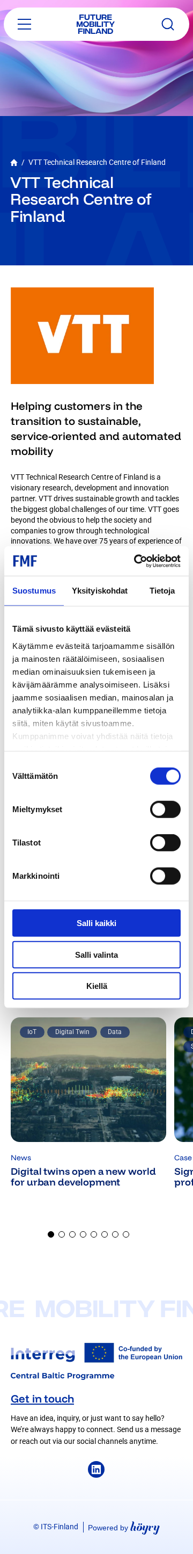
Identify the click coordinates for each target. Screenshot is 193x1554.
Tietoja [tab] (162, 590)
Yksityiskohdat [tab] (100, 590)
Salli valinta (96, 954)
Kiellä (96, 986)
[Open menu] (24, 24)
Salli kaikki (96, 923)
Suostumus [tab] (34, 590)
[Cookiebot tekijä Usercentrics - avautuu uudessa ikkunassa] (136, 561)
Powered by (124, 1527)
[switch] (165, 809)
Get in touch (42, 1398)
